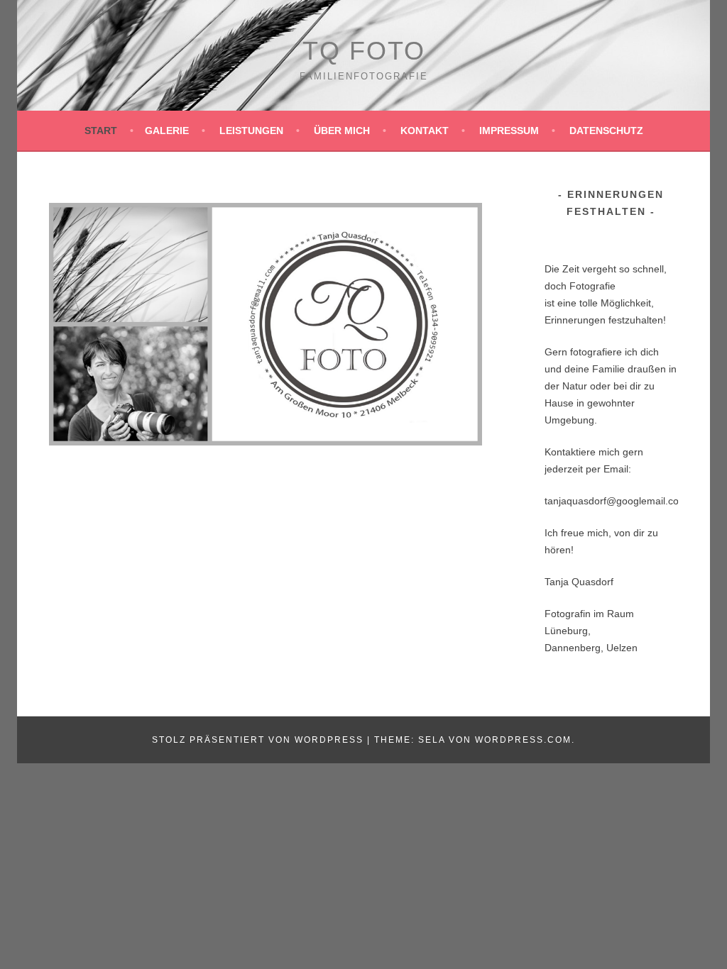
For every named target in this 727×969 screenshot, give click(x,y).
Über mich (342, 130)
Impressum (509, 130)
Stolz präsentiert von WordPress (258, 740)
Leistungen (251, 130)
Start (100, 130)
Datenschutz (606, 130)
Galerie (167, 130)
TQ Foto (363, 50)
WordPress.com (523, 740)
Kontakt (424, 130)
